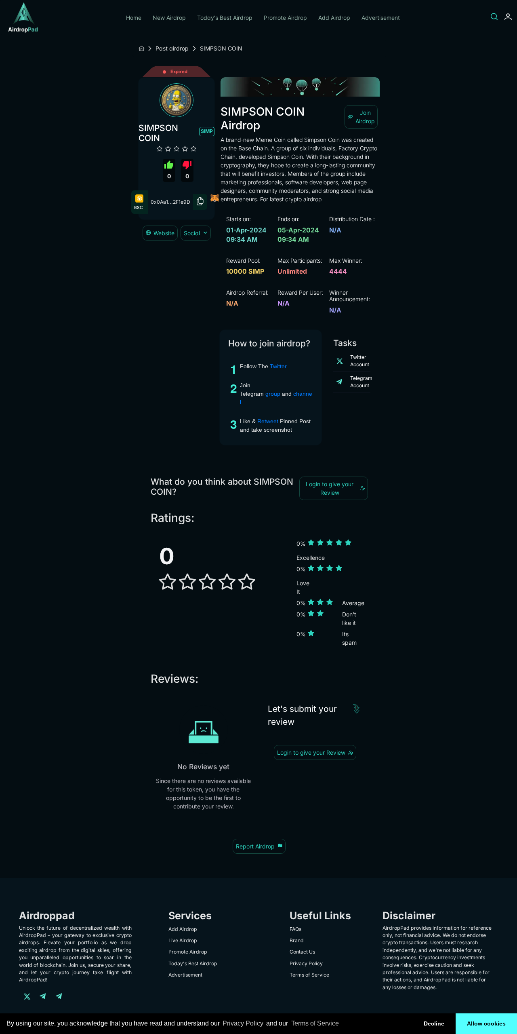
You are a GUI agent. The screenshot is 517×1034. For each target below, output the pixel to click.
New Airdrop (169, 17)
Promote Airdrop (285, 17)
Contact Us (302, 952)
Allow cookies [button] (486, 1023)
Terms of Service (315, 1023)
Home (133, 17)
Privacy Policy (243, 1023)
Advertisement (380, 17)
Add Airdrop (334, 17)
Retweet (268, 421)
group (273, 393)
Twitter (278, 366)
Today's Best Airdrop (224, 17)
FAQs (295, 929)
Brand (297, 940)
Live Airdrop (182, 940)
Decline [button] (434, 1023)
